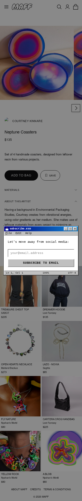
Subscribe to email (41, 263)
